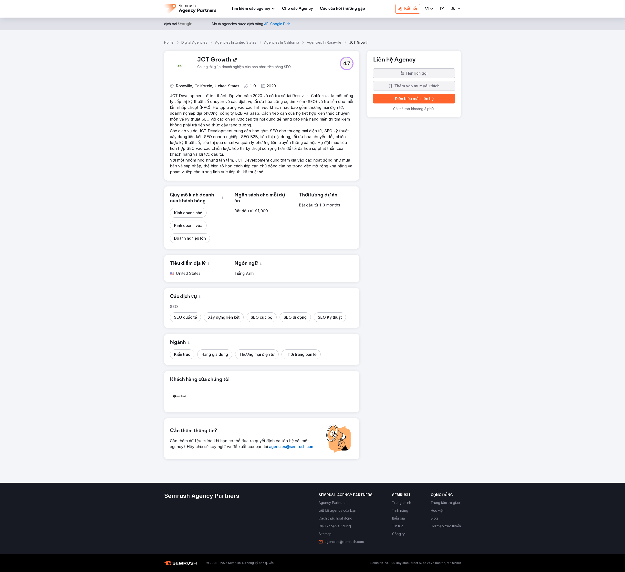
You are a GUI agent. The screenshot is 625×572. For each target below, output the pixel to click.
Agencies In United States (235, 42)
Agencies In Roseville (324, 42)
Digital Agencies (194, 42)
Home (169, 42)
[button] (429, 8)
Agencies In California (281, 42)
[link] (297, 9)
